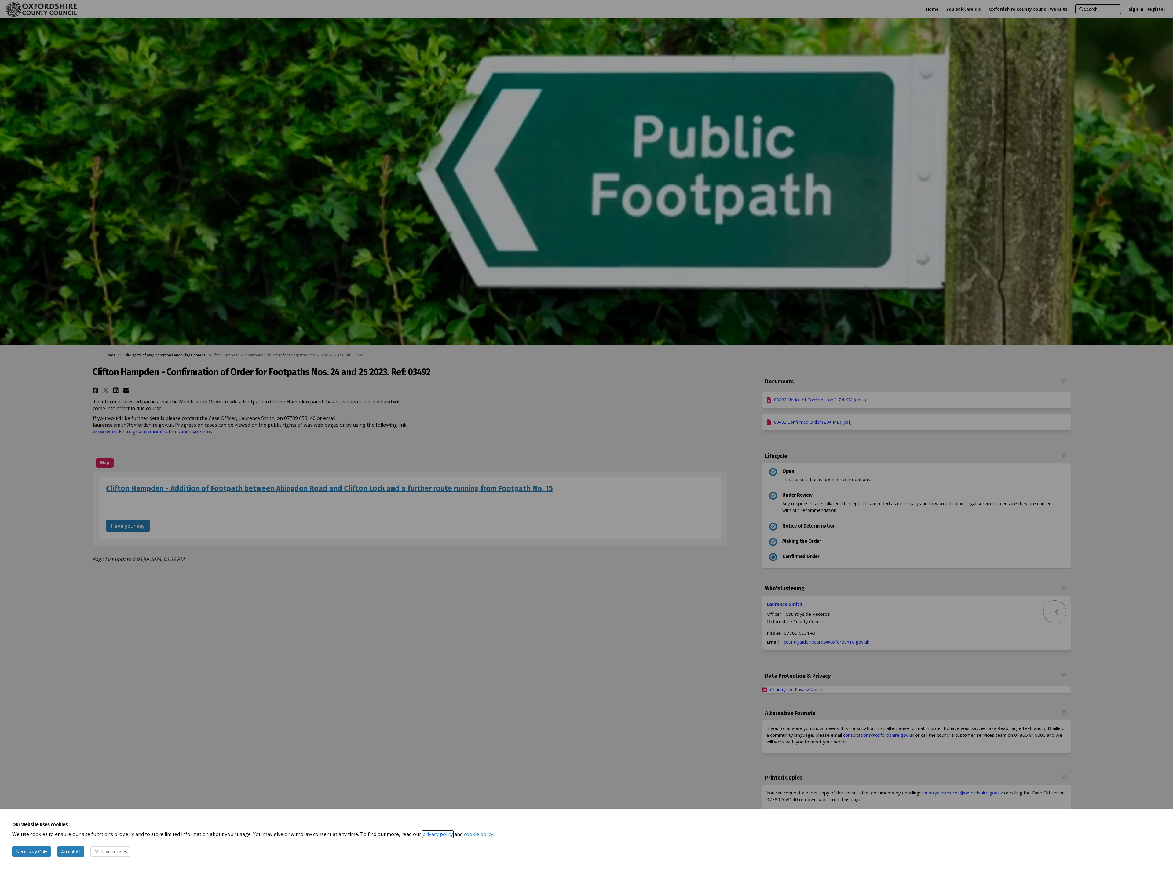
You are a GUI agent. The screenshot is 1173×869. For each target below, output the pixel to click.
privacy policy (437, 834)
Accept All (70, 851)
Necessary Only (31, 851)
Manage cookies (110, 851)
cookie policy (478, 834)
